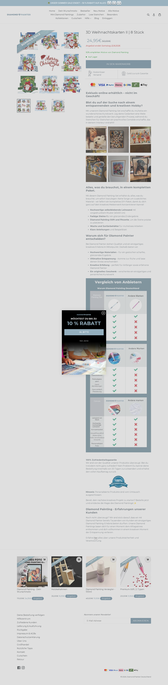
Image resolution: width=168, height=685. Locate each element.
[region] (84, 3)
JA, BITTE (84, 332)
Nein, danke (84, 341)
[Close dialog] (103, 313)
